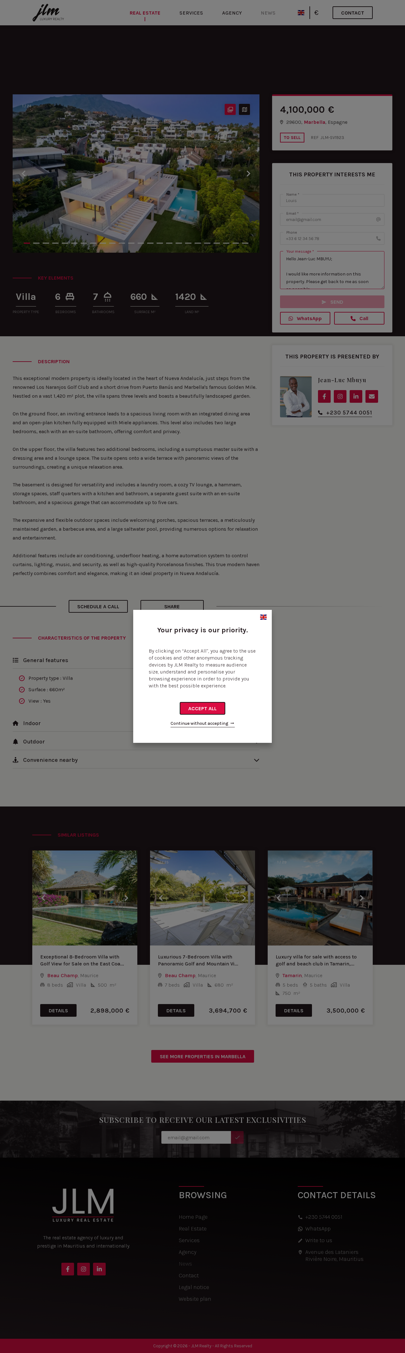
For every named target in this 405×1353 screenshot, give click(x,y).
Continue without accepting (199, 723)
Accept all (202, 708)
